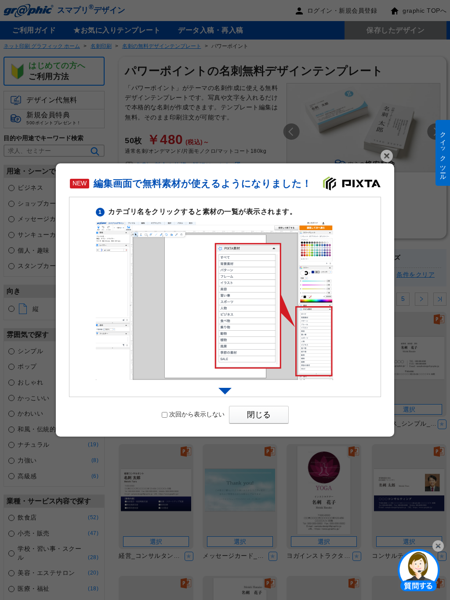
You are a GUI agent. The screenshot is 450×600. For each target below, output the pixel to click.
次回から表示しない (197, 414)
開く (419, 569)
